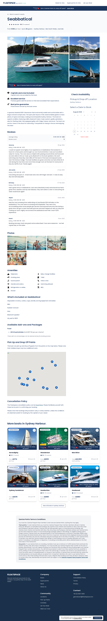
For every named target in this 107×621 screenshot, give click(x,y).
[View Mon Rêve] (85, 439)
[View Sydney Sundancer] (22, 476)
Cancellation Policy (79, 578)
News (42, 584)
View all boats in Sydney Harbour (53, 506)
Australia (60, 29)
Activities (43, 603)
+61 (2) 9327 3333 (79, 594)
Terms (75, 581)
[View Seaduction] (53, 476)
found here (39, 405)
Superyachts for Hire (74, 3)
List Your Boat (44, 606)
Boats (42, 578)
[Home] (14, 3)
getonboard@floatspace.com (83, 597)
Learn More (70, 8)
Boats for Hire (60, 3)
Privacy (75, 584)
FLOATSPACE (13, 574)
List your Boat (87, 3)
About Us (43, 587)
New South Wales (51, 29)
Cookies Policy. (77, 618)
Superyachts (44, 581)
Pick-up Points (45, 600)
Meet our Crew (45, 609)
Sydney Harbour (39, 29)
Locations (43, 597)
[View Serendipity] (22, 439)
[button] (27, 385)
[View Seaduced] (85, 476)
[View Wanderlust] (53, 439)
